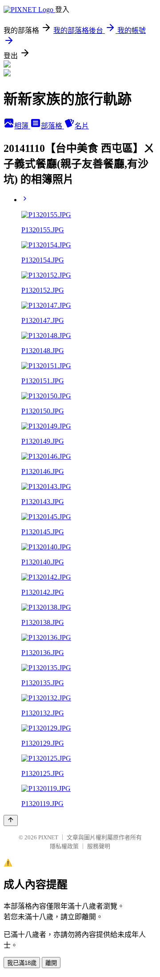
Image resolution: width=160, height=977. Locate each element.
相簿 (22, 126)
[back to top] (11, 820)
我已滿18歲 (21, 963)
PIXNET (48, 837)
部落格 (52, 126)
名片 (82, 126)
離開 (51, 963)
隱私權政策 (64, 846)
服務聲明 (98, 846)
